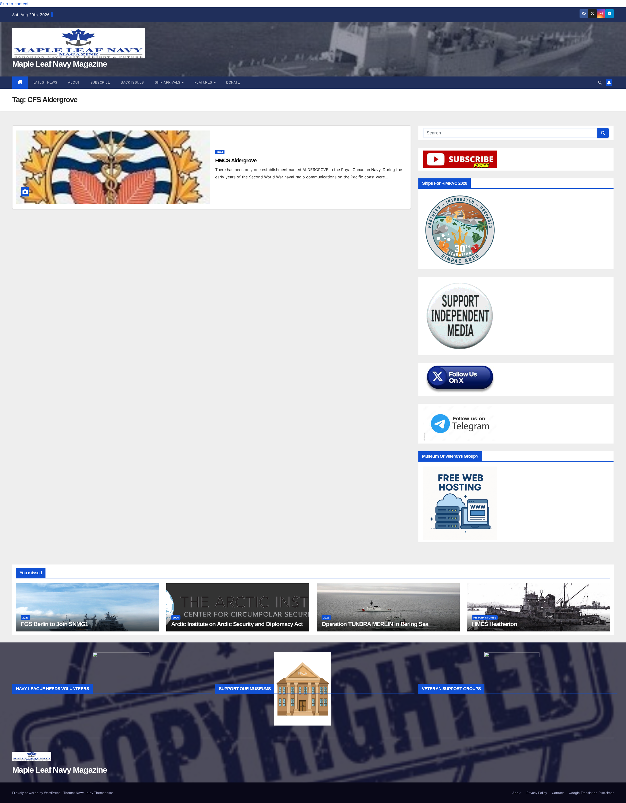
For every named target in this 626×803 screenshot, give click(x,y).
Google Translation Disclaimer (591, 793)
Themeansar (103, 793)
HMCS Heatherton (494, 624)
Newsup (82, 793)
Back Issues (132, 82)
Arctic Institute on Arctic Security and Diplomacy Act (236, 624)
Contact (558, 793)
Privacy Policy (536, 793)
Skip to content (14, 3)
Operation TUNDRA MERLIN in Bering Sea (375, 624)
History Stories (484, 617)
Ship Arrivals (168, 82)
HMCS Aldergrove (236, 160)
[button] (600, 82)
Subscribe (100, 82)
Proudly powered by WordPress (36, 793)
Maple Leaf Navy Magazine (59, 63)
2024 (220, 152)
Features (203, 82)
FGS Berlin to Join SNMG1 (54, 624)
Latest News (45, 82)
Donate (233, 82)
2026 (25, 617)
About (74, 82)
